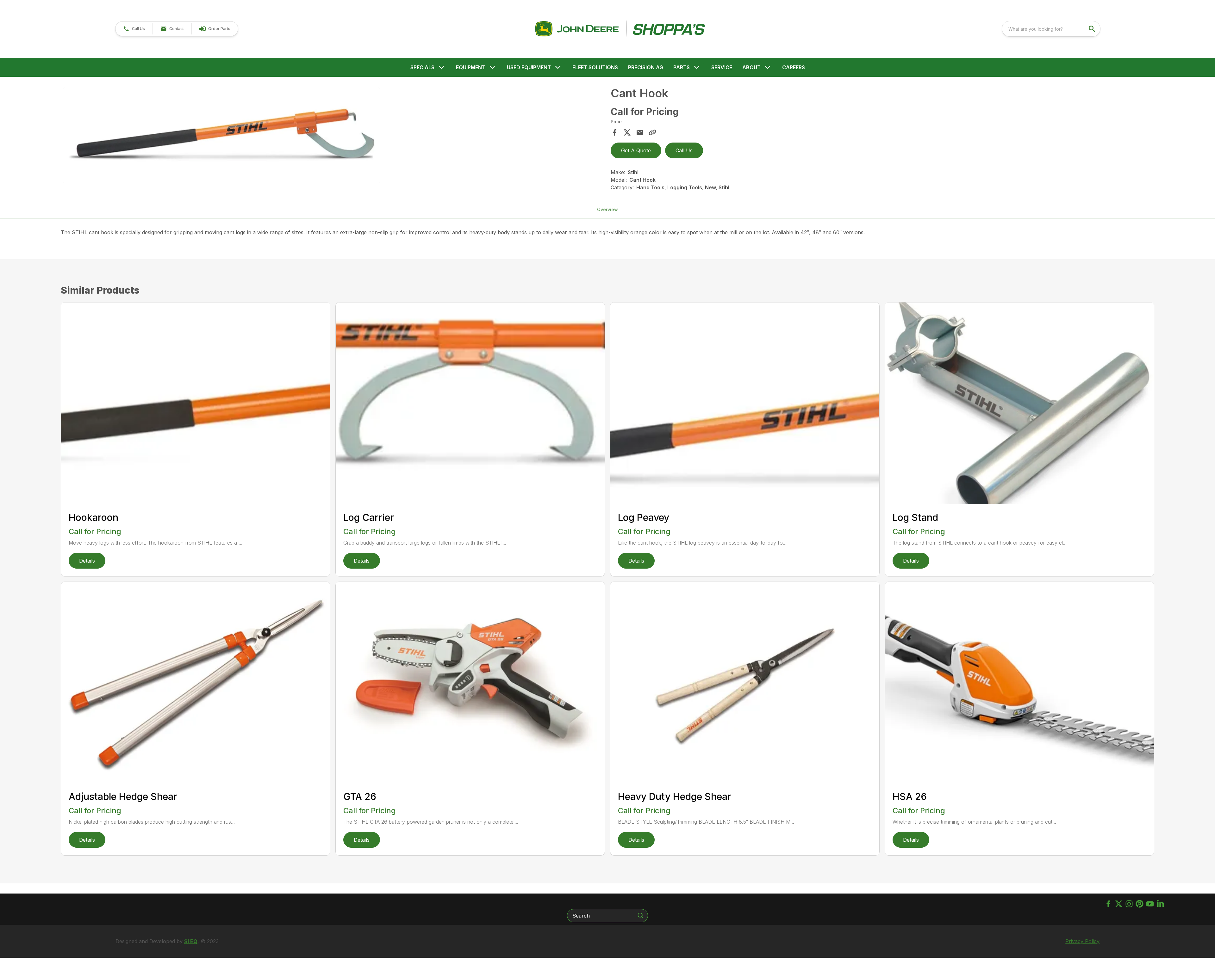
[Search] (640, 915)
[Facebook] (1108, 904)
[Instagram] (1129, 904)
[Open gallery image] (221, 136)
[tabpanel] (333, 136)
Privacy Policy (1082, 941)
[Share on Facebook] (614, 132)
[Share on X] (627, 132)
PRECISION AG (645, 67)
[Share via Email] (640, 132)
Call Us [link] (684, 150)
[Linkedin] (1160, 904)
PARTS (681, 67)
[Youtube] (1150, 904)
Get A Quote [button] (636, 150)
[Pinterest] (1139, 904)
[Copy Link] (652, 132)
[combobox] (1051, 28)
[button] (134, 28)
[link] (214, 28)
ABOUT (751, 67)
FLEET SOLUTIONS (595, 67)
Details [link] (87, 561)
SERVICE (721, 67)
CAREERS (793, 67)
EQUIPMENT (470, 67)
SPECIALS (422, 67)
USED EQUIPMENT (529, 67)
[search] (1092, 28)
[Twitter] (1119, 904)
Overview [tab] (607, 209)
